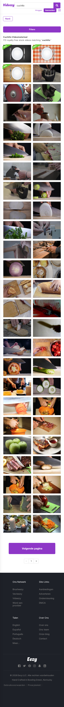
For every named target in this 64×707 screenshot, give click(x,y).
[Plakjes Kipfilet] (47, 445)
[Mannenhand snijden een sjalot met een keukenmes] (17, 269)
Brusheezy (18, 589)
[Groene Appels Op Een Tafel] (17, 445)
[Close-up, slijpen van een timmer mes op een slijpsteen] (17, 171)
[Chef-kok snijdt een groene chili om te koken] (47, 367)
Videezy (17, 598)
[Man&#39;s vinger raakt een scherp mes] (17, 113)
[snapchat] (39, 665)
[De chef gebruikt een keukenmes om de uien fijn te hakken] (17, 210)
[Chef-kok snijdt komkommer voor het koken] (47, 387)
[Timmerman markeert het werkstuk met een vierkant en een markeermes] (47, 250)
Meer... (16, 643)
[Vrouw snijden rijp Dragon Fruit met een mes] (47, 152)
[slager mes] (47, 308)
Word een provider (17, 604)
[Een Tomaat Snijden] (47, 504)
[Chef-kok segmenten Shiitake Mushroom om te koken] (47, 465)
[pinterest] (29, 665)
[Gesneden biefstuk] (17, 465)
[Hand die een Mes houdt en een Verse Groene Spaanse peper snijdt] (47, 191)
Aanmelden (50, 10)
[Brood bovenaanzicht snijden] (17, 289)
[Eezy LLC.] (32, 659)
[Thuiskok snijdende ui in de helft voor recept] (17, 348)
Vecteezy (17, 593)
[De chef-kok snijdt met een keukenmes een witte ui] (47, 210)
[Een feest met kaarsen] (17, 524)
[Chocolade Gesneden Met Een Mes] (47, 93)
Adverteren (44, 593)
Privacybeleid (34, 685)
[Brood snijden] (47, 289)
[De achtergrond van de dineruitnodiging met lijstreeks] (17, 54)
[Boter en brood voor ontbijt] (47, 269)
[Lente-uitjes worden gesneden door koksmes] (17, 132)
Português (18, 634)
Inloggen (38, 10)
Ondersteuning (46, 598)
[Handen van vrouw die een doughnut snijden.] (17, 387)
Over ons (43, 625)
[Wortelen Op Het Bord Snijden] (47, 524)
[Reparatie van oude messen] (17, 93)
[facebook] (19, 665)
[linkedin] (44, 665)
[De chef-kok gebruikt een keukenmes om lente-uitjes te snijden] (17, 152)
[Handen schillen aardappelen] (17, 485)
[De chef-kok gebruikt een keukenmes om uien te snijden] (47, 132)
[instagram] (34, 665)
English (16, 625)
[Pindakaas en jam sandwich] (17, 308)
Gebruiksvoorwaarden (14, 685)
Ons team (44, 629)
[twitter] (24, 665)
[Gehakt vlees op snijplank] (47, 426)
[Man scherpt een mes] (47, 73)
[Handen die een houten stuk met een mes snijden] (47, 171)
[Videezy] (8, 5)
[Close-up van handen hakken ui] (47, 485)
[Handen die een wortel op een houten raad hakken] (17, 406)
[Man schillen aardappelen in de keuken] (47, 406)
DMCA (42, 602)
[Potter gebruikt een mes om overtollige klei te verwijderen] (47, 113)
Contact (43, 638)
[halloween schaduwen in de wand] (47, 328)
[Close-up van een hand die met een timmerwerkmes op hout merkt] (17, 250)
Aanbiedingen (46, 589)
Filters (32, 29)
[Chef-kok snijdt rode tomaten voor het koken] (17, 367)
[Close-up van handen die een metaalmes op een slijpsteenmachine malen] (47, 230)
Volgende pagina (32, 548)
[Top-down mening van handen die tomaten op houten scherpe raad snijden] (47, 348)
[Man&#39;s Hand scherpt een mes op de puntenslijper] (17, 191)
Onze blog (44, 634)
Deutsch (17, 638)
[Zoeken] (56, 5)
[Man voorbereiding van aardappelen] (17, 426)
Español (17, 629)
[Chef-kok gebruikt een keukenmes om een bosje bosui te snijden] (17, 230)
